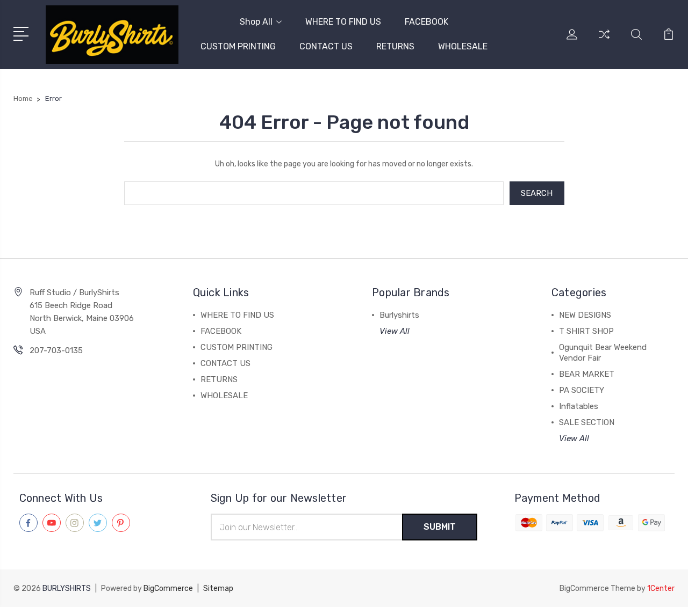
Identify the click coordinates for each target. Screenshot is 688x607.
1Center (661, 588)
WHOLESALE (463, 46)
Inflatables (578, 406)
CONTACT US (326, 46)
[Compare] (604, 40)
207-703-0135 (56, 350)
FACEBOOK (426, 22)
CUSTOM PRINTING (238, 46)
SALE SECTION (586, 422)
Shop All (256, 22)
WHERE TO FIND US (343, 22)
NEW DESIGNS (585, 315)
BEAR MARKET (586, 374)
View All (394, 331)
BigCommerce (168, 588)
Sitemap (218, 588)
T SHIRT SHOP (586, 331)
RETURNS (395, 46)
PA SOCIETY (581, 390)
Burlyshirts (399, 315)
